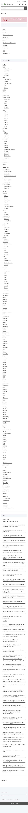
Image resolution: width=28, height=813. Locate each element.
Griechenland (6, 332)
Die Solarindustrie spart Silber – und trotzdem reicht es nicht (13, 531)
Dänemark (5, 318)
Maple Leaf (7, 227)
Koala (5, 197)
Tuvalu (5, 287)
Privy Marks (7, 233)
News (18, 1)
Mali (4, 376)
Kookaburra (7, 200)
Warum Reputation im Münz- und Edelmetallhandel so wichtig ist (10, 640)
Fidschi (4, 322)
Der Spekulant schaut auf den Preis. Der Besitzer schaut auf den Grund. (14, 597)
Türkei (4, 435)
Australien (5, 193)
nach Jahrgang (7, 171)
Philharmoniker (7, 243)
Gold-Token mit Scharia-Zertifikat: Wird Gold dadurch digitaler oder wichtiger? (13, 569)
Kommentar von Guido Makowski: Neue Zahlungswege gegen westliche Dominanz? (12, 551)
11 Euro (6, 118)
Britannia (6, 218)
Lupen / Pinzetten (7, 472)
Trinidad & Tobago (7, 429)
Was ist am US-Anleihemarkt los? (10, 521)
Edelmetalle (5, 37)
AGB (4, 50)
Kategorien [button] (4, 780)
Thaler (4, 164)
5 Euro (5, 114)
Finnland (5, 324)
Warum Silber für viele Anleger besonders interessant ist (12, 617)
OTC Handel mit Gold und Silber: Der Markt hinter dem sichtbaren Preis (12, 607)
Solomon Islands (6, 420)
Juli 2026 (5, 620)
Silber (4, 77)
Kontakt (24, 1)
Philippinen (5, 397)
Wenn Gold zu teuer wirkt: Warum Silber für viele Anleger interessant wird (14, 580)
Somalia (4, 248)
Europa (6, 73)
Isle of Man (5, 353)
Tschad (4, 431)
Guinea (4, 337)
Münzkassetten (6, 486)
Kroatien (5, 370)
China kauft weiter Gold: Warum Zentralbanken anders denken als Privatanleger (13, 723)
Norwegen (5, 389)
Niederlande (5, 385)
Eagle (5, 258)
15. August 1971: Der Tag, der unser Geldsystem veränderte (14, 541)
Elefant (6, 252)
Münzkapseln (6, 484)
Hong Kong (5, 343)
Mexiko (4, 378)
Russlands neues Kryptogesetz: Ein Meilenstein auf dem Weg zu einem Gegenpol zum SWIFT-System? (13, 564)
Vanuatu (4, 445)
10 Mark (6, 134)
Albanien (5, 299)
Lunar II (6, 202)
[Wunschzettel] (22, 4)
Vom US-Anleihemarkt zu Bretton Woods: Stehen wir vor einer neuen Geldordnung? (14, 525)
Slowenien (5, 418)
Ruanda (6, 281)
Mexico (4, 237)
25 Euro (6, 122)
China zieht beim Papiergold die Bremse (12, 658)
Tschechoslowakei (7, 433)
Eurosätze (5, 177)
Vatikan (4, 447)
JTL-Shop (16, 803)
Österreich (5, 391)
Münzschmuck (6, 500)
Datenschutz (5, 48)
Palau (5, 279)
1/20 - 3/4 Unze (7, 79)
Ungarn (4, 441)
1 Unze (6, 81)
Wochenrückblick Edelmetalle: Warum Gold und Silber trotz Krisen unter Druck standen (13, 680)
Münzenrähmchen (7, 478)
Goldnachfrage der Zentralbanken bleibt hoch (13, 660)
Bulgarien (5, 309)
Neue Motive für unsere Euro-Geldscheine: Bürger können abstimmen (12, 656)
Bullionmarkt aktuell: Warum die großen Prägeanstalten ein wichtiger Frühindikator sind (13, 733)
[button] (20, 4)
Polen (4, 399)
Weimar (4, 160)
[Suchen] (25, 8)
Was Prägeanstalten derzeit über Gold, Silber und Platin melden (14, 670)
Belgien (4, 305)
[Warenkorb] (25, 4)
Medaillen (5, 506)
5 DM (5, 103)
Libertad (6, 239)
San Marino (5, 408)
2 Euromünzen (6, 169)
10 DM (5, 105)
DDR (4, 130)
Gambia (4, 328)
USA (4, 256)
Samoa (4, 406)
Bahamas (5, 303)
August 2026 (6, 519)
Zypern (4, 452)
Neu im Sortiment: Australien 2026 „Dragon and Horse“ (13, 750)
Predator (6, 229)
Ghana (4, 330)
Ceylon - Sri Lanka (7, 312)
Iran (4, 349)
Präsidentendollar (8, 262)
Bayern (6, 145)
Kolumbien (5, 366)
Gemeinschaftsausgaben (10, 175)
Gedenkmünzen (6, 184)
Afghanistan (5, 295)
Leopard (6, 254)
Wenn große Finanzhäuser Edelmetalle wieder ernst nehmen (13, 546)
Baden (5, 143)
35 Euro (6, 124)
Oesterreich (5, 241)
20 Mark (6, 137)
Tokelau (6, 285)
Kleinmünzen (7, 99)
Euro (4, 109)
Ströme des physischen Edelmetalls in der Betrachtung (12, 602)
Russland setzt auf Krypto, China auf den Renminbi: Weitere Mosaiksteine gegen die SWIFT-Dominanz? (12, 557)
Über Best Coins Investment (9, 42)
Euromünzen (6, 464)
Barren (6, 87)
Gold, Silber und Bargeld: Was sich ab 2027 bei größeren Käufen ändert (13, 675)
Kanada (4, 225)
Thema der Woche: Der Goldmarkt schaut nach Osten (13, 612)
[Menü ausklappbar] (2, 4)
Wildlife (6, 231)
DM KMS (6, 107)
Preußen (6, 151)
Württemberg (7, 155)
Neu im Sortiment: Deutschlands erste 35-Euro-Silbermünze (13, 630)
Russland (5, 404)
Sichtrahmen (5, 491)
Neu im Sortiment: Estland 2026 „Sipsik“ (12, 741)
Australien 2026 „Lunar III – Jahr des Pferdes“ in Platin (14, 685)
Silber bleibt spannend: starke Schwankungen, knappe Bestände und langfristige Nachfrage (13, 766)
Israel (4, 355)
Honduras (5, 341)
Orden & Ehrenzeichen (8, 508)
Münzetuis (5, 480)
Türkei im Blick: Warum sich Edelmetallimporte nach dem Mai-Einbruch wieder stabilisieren (13, 690)
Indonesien (5, 347)
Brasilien (5, 307)
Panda (5, 212)
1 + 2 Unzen (7, 71)
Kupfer (4, 89)
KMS (5, 126)
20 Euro (6, 120)
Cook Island (7, 271)
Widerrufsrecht (6, 53)
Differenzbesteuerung (8, 34)
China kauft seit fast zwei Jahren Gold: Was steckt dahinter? (12, 761)
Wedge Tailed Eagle (8, 206)
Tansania (5, 424)
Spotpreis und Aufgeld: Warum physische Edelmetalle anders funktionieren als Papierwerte (14, 706)
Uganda (4, 439)
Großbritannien (6, 216)
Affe (5, 250)
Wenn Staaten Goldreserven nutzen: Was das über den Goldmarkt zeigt (13, 650)
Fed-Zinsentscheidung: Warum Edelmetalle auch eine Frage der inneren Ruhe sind (14, 635)
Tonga (4, 427)
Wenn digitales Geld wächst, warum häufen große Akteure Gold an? (12, 575)
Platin (4, 91)
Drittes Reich (6, 162)
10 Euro (6, 116)
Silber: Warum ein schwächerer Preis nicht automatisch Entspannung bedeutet (12, 718)
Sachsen (6, 153)
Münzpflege (5, 489)
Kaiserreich (5, 139)
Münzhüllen (5, 482)
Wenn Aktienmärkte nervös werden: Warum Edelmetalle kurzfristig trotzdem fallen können (13, 665)
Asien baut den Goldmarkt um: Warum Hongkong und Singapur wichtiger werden (14, 728)
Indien (4, 345)
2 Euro (5, 111)
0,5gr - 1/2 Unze (8, 68)
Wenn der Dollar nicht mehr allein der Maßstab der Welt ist (13, 585)
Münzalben (5, 474)
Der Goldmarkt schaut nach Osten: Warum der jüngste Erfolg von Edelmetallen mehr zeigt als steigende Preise (13, 591)
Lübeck (6, 147)
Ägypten (4, 297)
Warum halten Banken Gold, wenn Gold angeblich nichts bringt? (12, 645)
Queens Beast (7, 220)
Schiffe (4, 457)
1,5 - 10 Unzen (7, 83)
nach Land (6, 173)
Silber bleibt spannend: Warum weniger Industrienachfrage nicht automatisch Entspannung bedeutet (12, 712)
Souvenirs (5, 502)
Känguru (6, 195)
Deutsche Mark (6, 97)
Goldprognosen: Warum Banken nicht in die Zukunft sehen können (12, 536)
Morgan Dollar (7, 260)
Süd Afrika (6, 283)
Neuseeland (5, 383)
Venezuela (5, 450)
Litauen (4, 374)
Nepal (4, 381)
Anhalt (5, 141)
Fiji (5, 273)
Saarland (5, 128)
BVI (5, 269)
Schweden (5, 410)
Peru (4, 395)
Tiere (4, 459)
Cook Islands (6, 316)
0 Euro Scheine (6, 498)
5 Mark (6, 132)
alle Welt (6, 75)
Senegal (4, 414)
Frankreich (5, 326)
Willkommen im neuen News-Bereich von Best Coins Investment (13, 771)
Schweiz (4, 412)
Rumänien (5, 401)
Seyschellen (5, 416)
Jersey (4, 362)
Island (4, 351)
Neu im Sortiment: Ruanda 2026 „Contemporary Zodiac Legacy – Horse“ (14, 701)
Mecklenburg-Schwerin (9, 149)
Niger (4, 387)
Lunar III (6, 204)
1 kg (5, 85)
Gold (4, 66)
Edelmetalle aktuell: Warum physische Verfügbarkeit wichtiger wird (11, 756)
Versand (4, 40)
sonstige (6, 157)
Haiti (4, 339)
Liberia (4, 372)
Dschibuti (5, 320)
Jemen (4, 360)
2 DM (5, 101)
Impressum (5, 45)
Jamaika (5, 358)
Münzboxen (5, 476)
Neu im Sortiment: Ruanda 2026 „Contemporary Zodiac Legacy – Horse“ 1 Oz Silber (14, 696)
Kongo (5, 275)
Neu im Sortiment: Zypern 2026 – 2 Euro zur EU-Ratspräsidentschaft (14, 745)
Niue (5, 277)
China (4, 210)
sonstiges (5, 493)
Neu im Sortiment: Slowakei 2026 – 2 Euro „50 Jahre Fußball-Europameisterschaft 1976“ (13, 738)
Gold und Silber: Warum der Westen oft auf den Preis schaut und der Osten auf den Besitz (13, 625)
